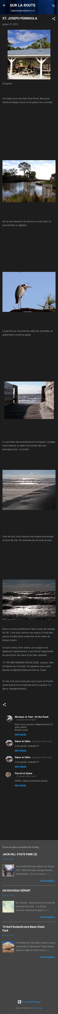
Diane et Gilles (23, 741)
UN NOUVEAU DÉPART (16, 890)
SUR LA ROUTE (22, 5)
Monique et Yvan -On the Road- (32, 716)
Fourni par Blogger (31, 1001)
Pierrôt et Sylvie (23, 773)
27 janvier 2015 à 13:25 (42, 741)
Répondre (20, 735)
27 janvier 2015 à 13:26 (42, 757)
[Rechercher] (54, 6)
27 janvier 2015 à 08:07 (26, 720)
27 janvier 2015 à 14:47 (26, 776)
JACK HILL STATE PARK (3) (19, 854)
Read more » (48, 881)
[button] (54, 19)
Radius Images (37, 1008)
